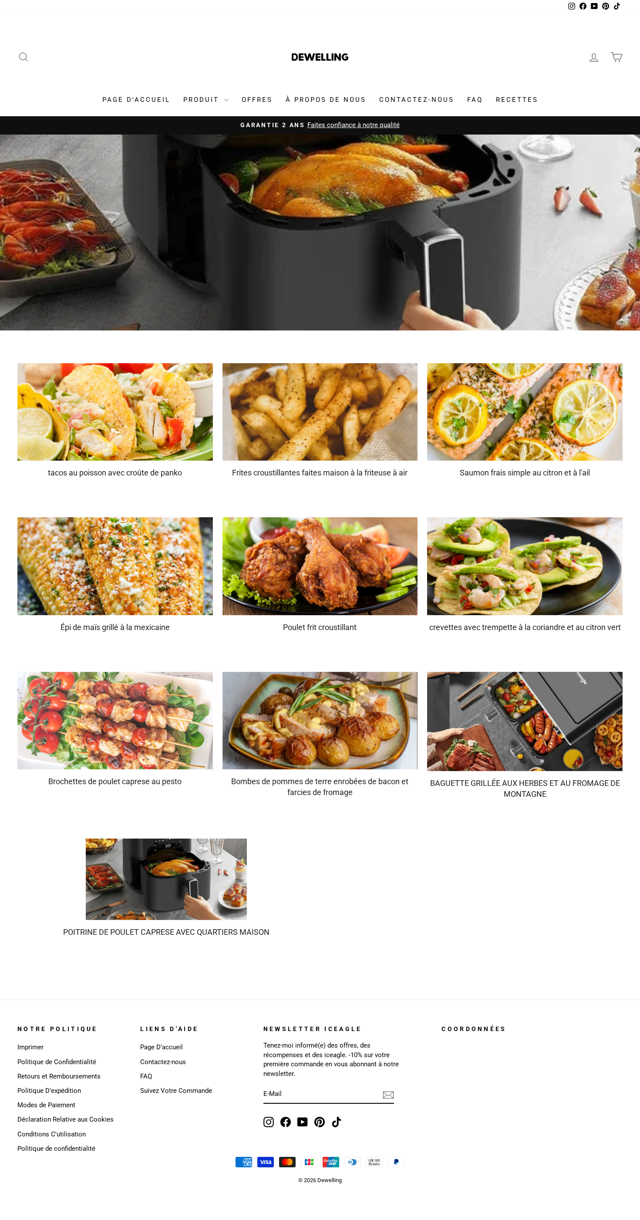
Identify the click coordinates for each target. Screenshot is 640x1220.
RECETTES (517, 100)
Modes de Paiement (46, 1105)
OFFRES (257, 100)
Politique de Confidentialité (56, 1062)
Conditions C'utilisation (51, 1134)
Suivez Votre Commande (176, 1091)
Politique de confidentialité (56, 1149)
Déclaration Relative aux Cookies (65, 1119)
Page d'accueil (136, 100)
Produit (202, 100)
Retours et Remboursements (59, 1076)
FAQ (475, 100)
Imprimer (30, 1047)
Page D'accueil (161, 1047)
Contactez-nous (163, 1062)
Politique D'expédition (49, 1091)
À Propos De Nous (326, 100)
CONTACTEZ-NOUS (416, 100)
